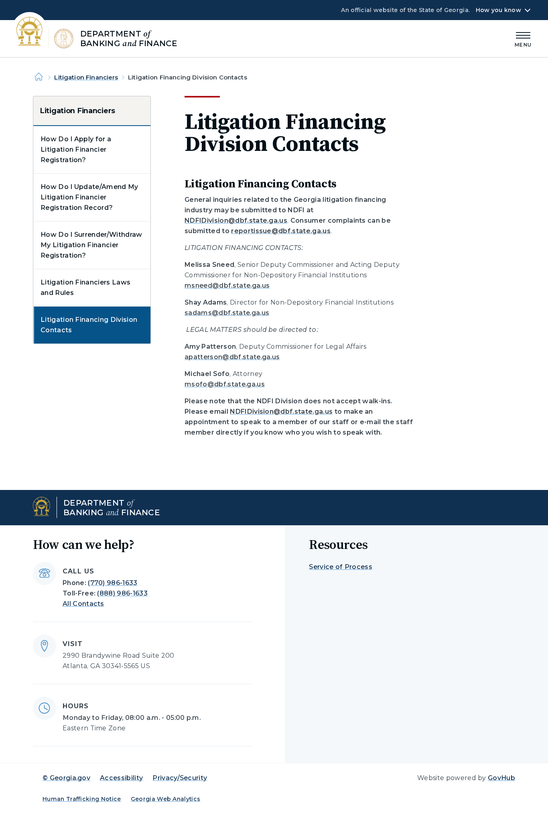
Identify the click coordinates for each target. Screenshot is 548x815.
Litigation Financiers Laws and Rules (85, 287)
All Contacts (83, 604)
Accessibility (121, 778)
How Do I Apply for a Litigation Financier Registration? (76, 149)
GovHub (501, 778)
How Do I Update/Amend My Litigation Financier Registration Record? (89, 197)
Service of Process (340, 567)
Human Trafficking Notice (82, 799)
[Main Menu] (523, 38)
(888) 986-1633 (122, 593)
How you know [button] (498, 10)
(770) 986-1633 (112, 583)
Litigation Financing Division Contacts (89, 325)
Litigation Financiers (86, 77)
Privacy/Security (179, 778)
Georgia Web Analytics (166, 799)
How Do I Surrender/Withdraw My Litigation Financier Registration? (91, 245)
